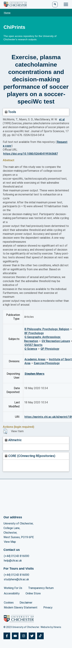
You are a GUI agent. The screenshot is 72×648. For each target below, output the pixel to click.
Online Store (33, 593)
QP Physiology (50, 348)
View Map (10, 541)
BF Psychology (34, 333)
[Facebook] (6, 636)
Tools (11, 112)
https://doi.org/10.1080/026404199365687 (30, 153)
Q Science (30, 348)
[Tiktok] (40, 636)
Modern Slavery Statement (20, 607)
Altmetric (14, 440)
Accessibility (12, 593)
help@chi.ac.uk (13, 560)
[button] (5, 431)
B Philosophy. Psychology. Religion (46, 329)
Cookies (9, 602)
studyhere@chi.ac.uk (16, 579)
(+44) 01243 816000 (16, 556)
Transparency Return (41, 588)
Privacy (47, 607)
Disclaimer (26, 602)
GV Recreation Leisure (56, 341)
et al (62, 119)
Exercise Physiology (47, 363)
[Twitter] (32, 636)
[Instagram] (23, 636)
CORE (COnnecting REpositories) (31, 456)
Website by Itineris (51, 627)
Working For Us (13, 588)
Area (27, 363)
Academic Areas (34, 359)
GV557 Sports (33, 345)
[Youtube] (15, 636)
